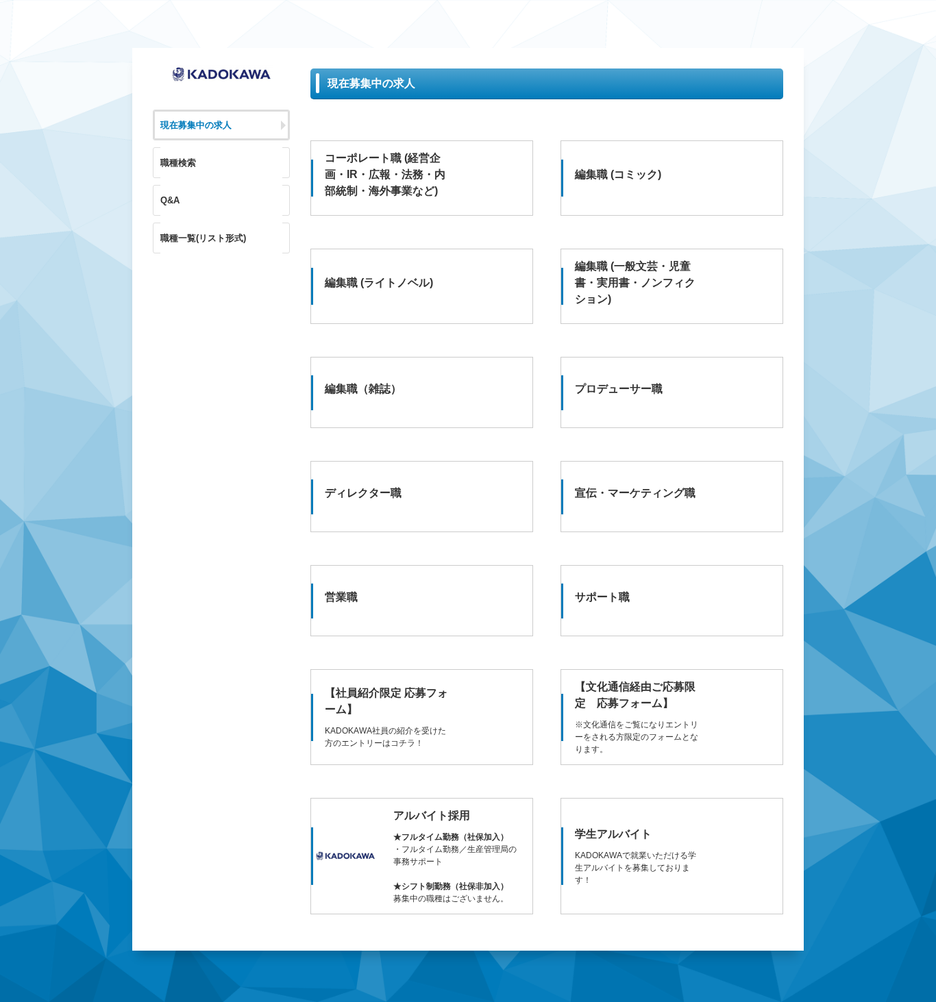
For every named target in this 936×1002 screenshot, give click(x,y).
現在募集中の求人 (196, 125)
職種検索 (178, 163)
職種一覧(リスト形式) (203, 238)
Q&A (170, 200)
